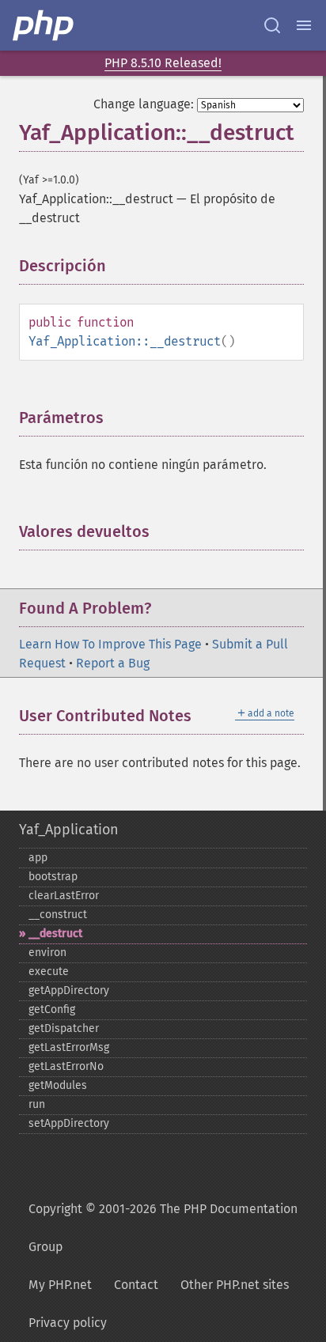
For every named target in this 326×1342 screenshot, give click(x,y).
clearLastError (63, 895)
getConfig (51, 1009)
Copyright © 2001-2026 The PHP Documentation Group (163, 1227)
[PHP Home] (44, 25)
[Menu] (304, 25)
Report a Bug (113, 663)
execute (48, 971)
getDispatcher (63, 1028)
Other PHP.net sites (234, 1284)
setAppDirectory (68, 1123)
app (37, 857)
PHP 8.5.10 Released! (163, 62)
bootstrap (53, 876)
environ (47, 952)
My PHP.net (60, 1284)
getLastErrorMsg (68, 1047)
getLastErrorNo (66, 1066)
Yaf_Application (69, 829)
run (36, 1104)
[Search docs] (272, 25)
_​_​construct (57, 914)
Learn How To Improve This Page (110, 644)
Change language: (143, 104)
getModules (57, 1085)
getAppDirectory (68, 990)
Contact (136, 1284)
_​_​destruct (55, 933)
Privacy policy (67, 1322)
